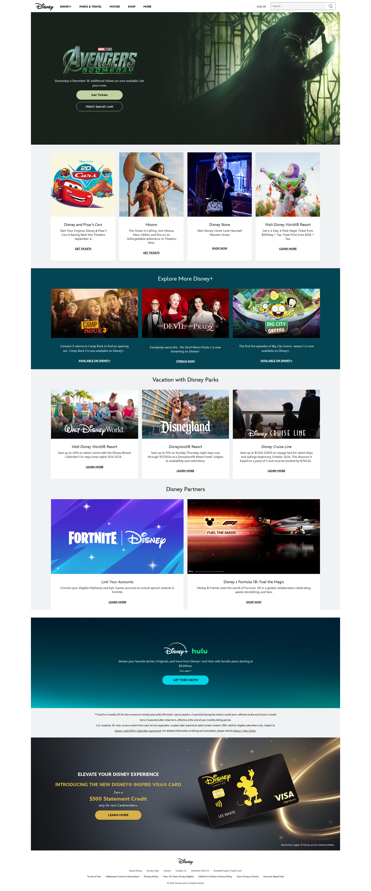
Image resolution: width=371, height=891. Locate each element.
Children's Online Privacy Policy (215, 876)
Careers (167, 870)
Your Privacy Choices (248, 876)
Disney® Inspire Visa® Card (228, 870)
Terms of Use (94, 876)
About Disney (135, 870)
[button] (263, 6)
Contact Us (181, 870)
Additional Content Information (122, 876)
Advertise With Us (200, 870)
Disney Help (153, 870)
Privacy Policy (151, 876)
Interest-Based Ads (273, 876)
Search (330, 6)
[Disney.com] (44, 7)
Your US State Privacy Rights (178, 876)
